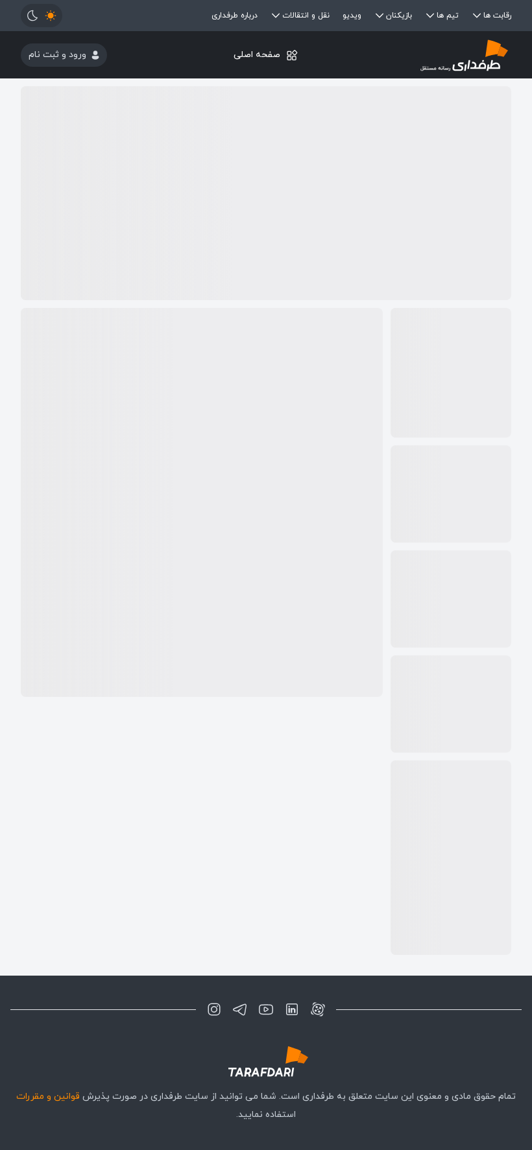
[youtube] (266, 1009)
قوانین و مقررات (48, 1096)
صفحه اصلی (257, 55)
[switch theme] (41, 15)
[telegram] (240, 1009)
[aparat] (318, 1009)
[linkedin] (292, 1009)
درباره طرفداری (235, 15)
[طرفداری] (429, 54)
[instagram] (214, 1009)
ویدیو (352, 15)
